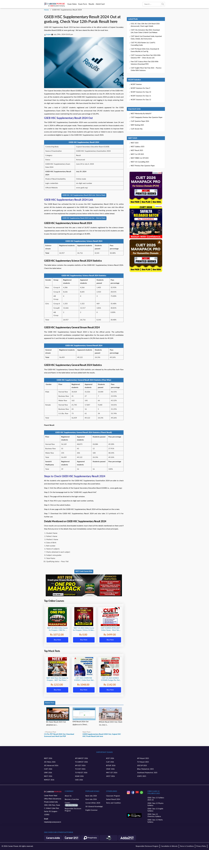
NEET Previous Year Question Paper (143, 166)
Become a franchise (72, 799)
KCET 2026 (110, 758)
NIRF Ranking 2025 (137, 125)
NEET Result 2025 (137, 150)
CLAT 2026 (110, 762)
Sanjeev (48, 34)
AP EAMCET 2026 (81, 758)
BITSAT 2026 (110, 765)
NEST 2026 (48, 776)
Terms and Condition (113, 803)
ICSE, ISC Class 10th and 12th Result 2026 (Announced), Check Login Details (145, 25)
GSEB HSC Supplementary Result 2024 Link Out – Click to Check (83, 218)
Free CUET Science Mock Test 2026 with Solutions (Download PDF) (144, 63)
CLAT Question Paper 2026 (140, 121)
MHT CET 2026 (111, 772)
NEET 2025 (134, 143)
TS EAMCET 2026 (81, 762)
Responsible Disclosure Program (73, 810)
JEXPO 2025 (141, 776)
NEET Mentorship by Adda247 (141, 113)
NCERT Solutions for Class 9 (140, 88)
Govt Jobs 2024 (91, 799)
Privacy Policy (201, 846)
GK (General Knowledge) (94, 806)
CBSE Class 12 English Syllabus (155, 810)
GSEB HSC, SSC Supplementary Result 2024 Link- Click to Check (83, 195)
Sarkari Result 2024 (113, 799)
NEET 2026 (48, 758)
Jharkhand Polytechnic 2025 (147, 772)
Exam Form (82, 4)
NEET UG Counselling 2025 (140, 162)
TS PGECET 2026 (81, 772)
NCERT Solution (136, 84)
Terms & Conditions (187, 846)
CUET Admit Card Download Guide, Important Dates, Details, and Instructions (146, 38)
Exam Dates (72, 4)
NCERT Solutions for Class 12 (141, 99)
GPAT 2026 (48, 772)
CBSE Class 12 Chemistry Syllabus (154, 815)
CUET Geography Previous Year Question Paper (146, 117)
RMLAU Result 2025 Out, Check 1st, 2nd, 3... (110, 723)
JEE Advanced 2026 (51, 765)
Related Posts (49, 703)
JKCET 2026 (110, 776)
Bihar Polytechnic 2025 (145, 769)
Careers (71, 804)
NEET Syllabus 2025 (137, 146)
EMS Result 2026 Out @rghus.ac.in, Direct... (80, 723)
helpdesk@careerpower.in (52, 822)
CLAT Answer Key (136, 129)
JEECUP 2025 (142, 765)
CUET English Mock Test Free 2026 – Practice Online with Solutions (146, 69)
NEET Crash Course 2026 (83, 571)
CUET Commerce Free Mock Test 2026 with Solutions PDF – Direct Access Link (146, 57)
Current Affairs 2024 (92, 803)
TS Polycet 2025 (143, 762)
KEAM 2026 (79, 776)
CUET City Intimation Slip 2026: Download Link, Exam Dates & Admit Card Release (145, 31)
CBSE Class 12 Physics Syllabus (155, 804)
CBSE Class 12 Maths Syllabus (155, 821)
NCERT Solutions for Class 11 (141, 96)
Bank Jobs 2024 (91, 796)
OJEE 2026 (79, 780)
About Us (68, 796)
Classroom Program (113, 796)
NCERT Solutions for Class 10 (141, 92)
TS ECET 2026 (80, 769)
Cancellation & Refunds (169, 846)
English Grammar (91, 810)
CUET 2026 (48, 769)
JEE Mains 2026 (50, 762)
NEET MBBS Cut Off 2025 (140, 158)
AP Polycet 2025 (143, 758)
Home (46, 10)
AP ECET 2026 (80, 765)
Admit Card (100, 4)
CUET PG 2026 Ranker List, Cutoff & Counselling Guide (143, 44)
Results (91, 4)
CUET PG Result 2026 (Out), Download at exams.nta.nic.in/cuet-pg (145, 50)
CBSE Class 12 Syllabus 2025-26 (155, 799)
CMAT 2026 (110, 769)
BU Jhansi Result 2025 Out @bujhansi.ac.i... (56, 723)
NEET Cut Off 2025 (137, 154)
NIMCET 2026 (49, 780)
